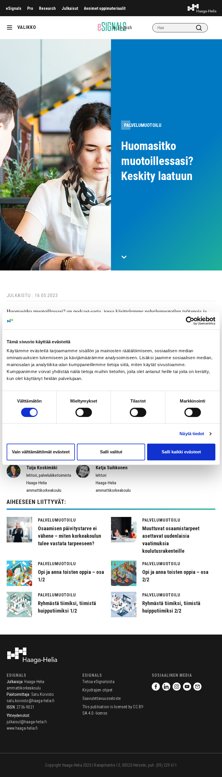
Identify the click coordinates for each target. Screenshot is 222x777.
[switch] (83, 412)
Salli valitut (111, 451)
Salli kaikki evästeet (181, 451)
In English (122, 27)
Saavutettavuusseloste (101, 698)
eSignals (13, 8)
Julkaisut (70, 8)
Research (47, 8)
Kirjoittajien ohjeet (97, 690)
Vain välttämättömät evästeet (41, 451)
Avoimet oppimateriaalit (104, 8)
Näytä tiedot (192, 433)
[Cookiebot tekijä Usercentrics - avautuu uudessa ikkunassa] (190, 320)
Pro (30, 8)
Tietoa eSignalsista (98, 681)
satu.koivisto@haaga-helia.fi (31, 700)
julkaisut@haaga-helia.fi (27, 721)
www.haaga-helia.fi (22, 728)
